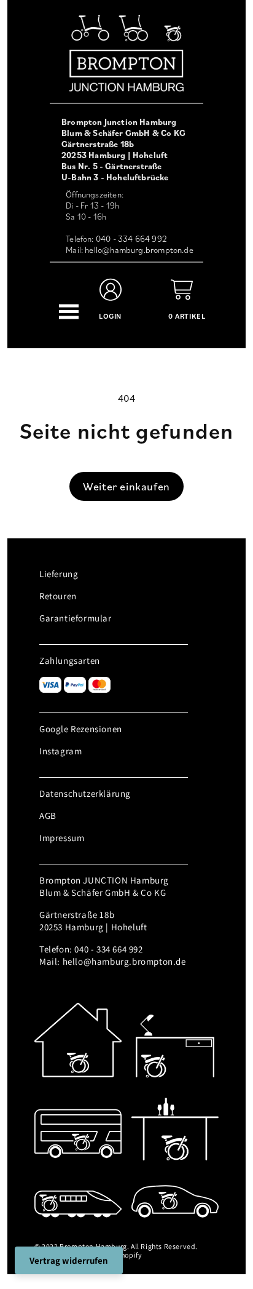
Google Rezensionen (80, 729)
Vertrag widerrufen (68, 1260)
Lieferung (58, 574)
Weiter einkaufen (126, 486)
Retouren (58, 596)
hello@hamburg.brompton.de (139, 249)
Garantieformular (75, 618)
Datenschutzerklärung (85, 793)
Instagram (60, 751)
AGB (47, 815)
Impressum (61, 838)
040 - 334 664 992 (131, 238)
